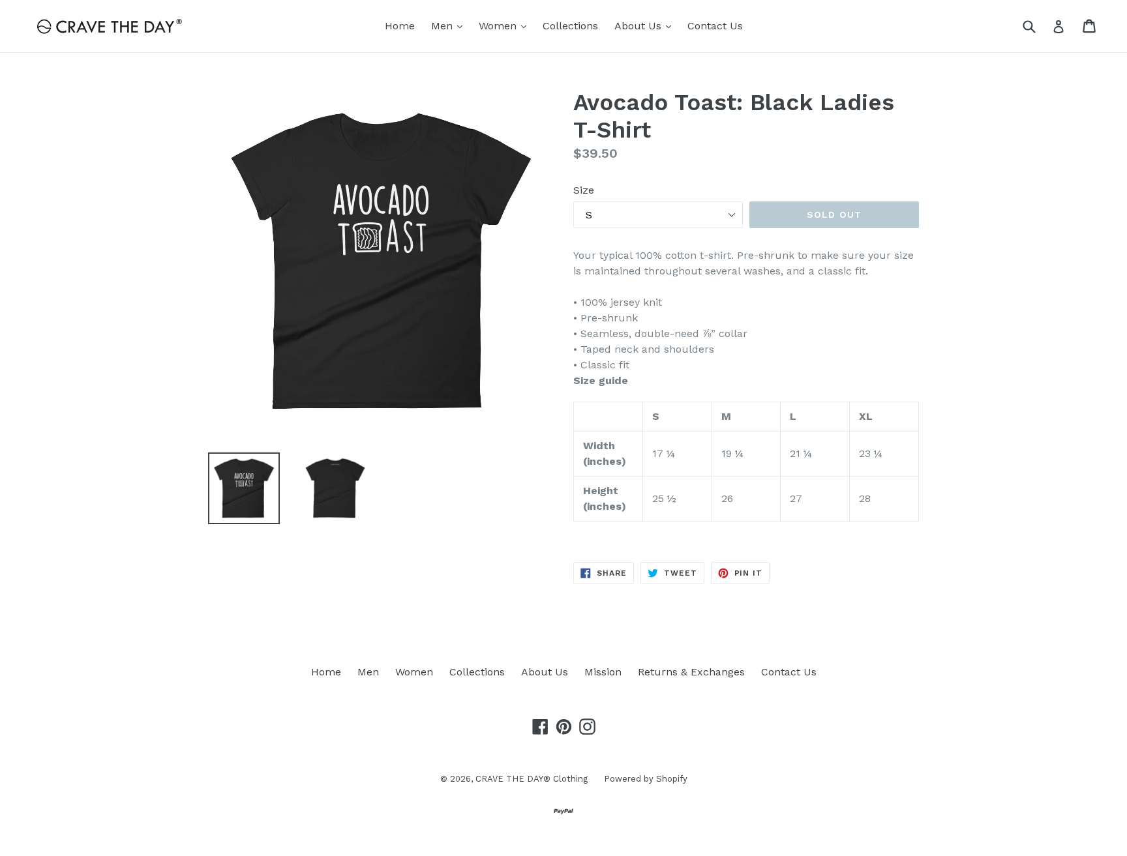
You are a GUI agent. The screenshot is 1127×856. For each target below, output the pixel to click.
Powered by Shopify (645, 779)
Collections (570, 26)
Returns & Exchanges (691, 672)
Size (583, 190)
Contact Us (715, 26)
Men (450, 25)
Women (506, 25)
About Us (646, 25)
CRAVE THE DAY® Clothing (531, 779)
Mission (603, 672)
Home (400, 26)
